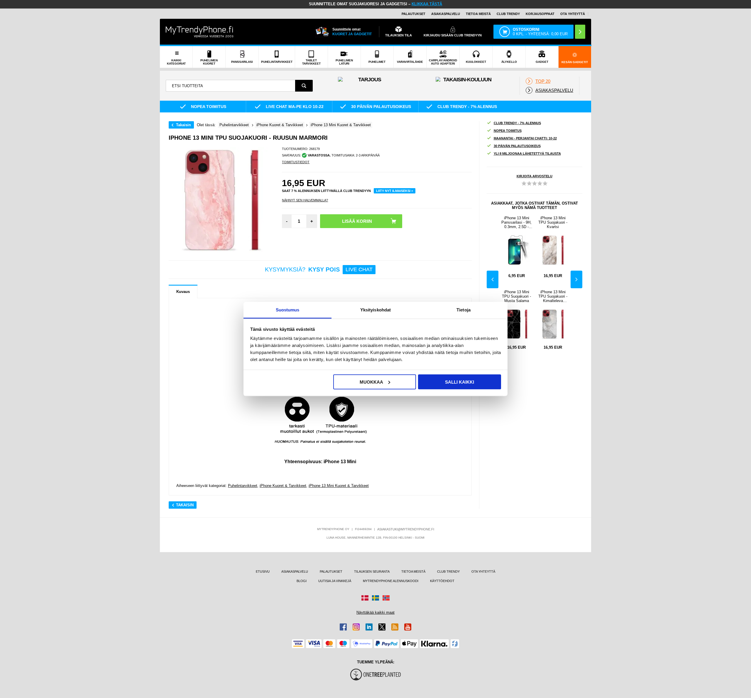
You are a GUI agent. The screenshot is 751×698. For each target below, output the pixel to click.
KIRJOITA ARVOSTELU (534, 176)
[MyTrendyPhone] (199, 31)
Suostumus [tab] (288, 309)
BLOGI (302, 581)
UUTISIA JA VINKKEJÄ (334, 581)
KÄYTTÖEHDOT (442, 581)
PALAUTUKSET (413, 14)
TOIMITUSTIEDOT (295, 162)
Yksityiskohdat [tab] (375, 309)
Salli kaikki (459, 381)
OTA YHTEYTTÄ (572, 14)
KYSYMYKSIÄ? (319, 269)
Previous (492, 279)
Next (576, 279)
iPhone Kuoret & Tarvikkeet (283, 485)
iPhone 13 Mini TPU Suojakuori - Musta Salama (516, 296)
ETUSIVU (263, 571)
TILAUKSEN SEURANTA (372, 571)
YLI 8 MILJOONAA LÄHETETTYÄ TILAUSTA (527, 153)
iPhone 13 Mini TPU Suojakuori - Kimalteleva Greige (552, 296)
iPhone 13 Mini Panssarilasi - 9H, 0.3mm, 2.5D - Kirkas (516, 222)
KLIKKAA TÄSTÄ (427, 4)
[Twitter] (381, 626)
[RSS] (394, 626)
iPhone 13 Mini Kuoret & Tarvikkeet (339, 485)
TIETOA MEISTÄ (478, 14)
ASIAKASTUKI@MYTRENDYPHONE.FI (405, 529)
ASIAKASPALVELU (445, 14)
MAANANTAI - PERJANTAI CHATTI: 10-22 (525, 138)
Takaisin (183, 125)
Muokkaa (371, 381)
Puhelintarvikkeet (242, 485)
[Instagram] (356, 626)
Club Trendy (508, 14)
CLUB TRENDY (448, 571)
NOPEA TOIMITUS (508, 130)
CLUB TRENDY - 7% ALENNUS (517, 123)
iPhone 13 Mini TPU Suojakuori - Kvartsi (552, 222)
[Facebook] (343, 626)
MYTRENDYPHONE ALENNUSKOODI (390, 581)
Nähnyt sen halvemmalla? (305, 200)
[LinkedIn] (369, 626)
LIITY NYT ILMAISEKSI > (394, 191)
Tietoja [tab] (463, 309)
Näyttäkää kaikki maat (375, 612)
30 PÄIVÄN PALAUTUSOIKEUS (517, 146)
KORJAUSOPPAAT (540, 14)
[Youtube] (407, 626)
